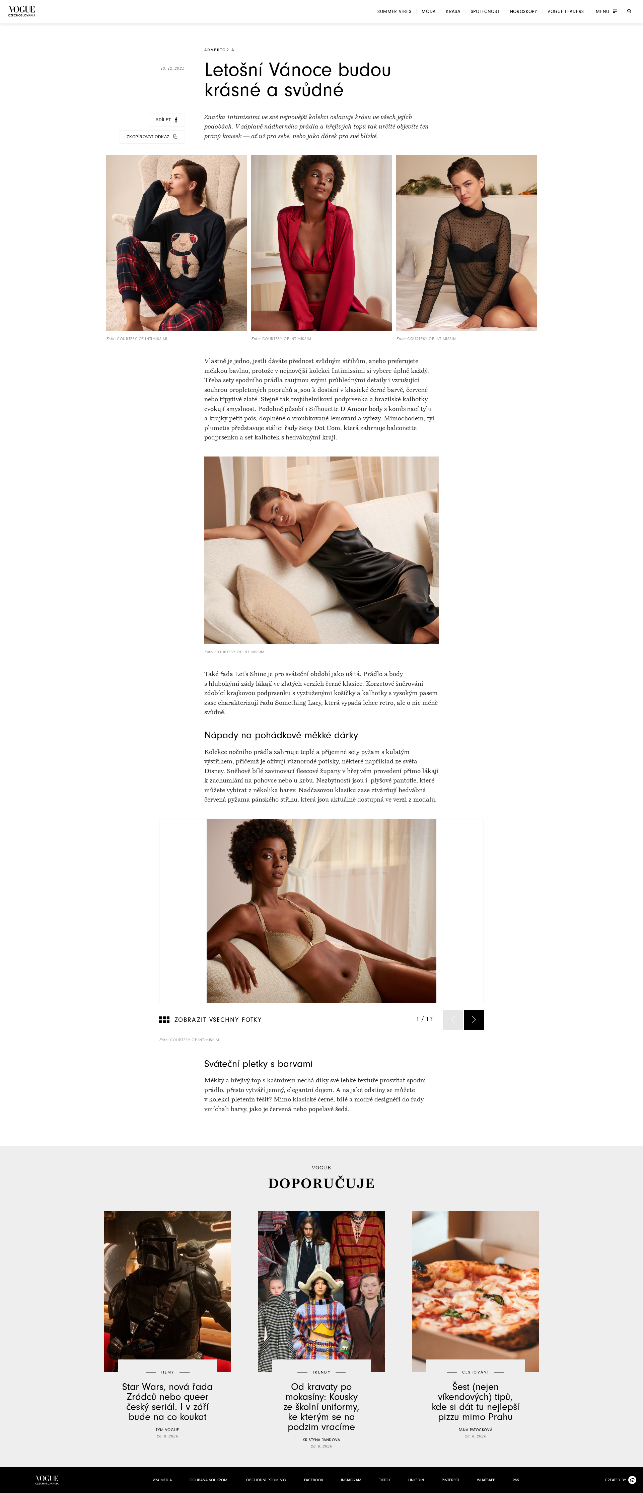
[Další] (474, 1020)
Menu (603, 11)
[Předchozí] (453, 1020)
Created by (615, 1480)
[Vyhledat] (629, 11)
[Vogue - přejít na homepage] (22, 11)
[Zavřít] (636, 1486)
